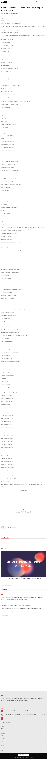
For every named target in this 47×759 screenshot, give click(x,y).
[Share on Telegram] (30, 512)
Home (2, 745)
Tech (2, 735)
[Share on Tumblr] (28, 512)
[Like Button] (2, 19)
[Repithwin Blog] (4, 2)
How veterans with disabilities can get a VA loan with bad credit (18, 611)
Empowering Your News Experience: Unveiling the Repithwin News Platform (20, 710)
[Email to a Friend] (21, 512)
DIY (2, 728)
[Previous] (2, 564)
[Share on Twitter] (19, 512)
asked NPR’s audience (29, 21)
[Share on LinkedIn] (26, 512)
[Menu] (45, 2)
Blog (2, 5)
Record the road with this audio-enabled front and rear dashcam (17, 602)
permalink (18, 516)
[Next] (44, 564)
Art (1, 731)
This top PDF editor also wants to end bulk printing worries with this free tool (25, 608)
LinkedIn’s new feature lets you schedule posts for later (18, 605)
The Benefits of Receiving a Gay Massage (12, 717)
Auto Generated (14, 13)
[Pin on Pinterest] (24, 512)
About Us (3, 747)
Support (2, 750)
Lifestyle (3, 733)
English (22, 754)
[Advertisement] (23, 260)
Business (3, 738)
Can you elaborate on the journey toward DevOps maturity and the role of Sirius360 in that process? (25, 714)
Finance (2, 726)
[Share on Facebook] (17, 512)
